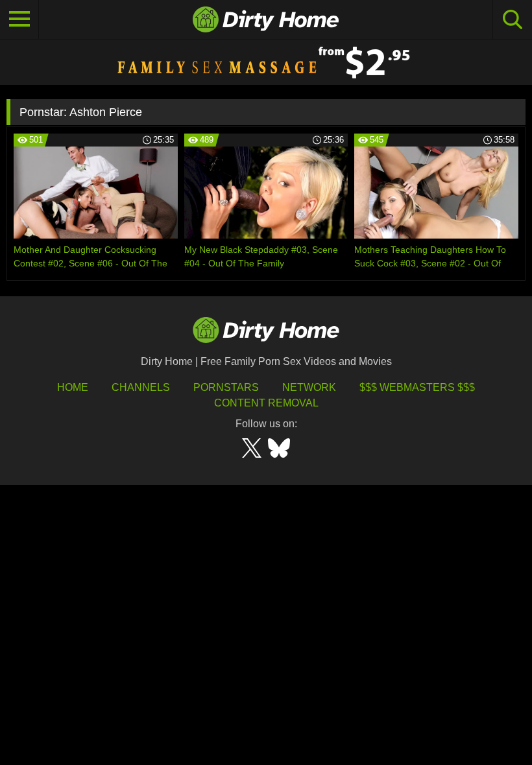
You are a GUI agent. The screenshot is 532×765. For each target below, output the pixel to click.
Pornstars (226, 387)
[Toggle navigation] (19, 19)
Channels (141, 387)
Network (309, 387)
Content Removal (266, 402)
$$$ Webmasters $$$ (417, 387)
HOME (72, 387)
